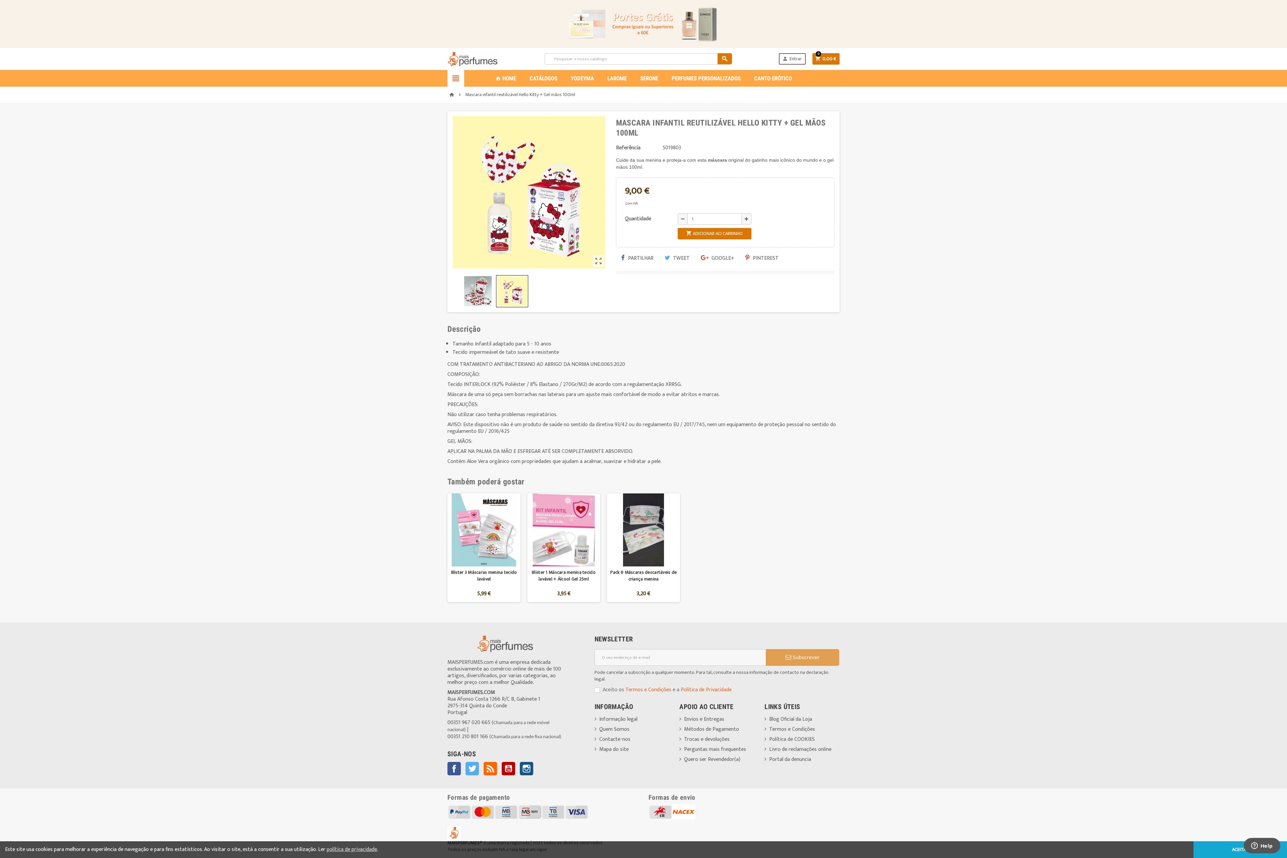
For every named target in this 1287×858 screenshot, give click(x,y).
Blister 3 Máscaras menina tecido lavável (484, 575)
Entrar (792, 59)
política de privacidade (352, 849)
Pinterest (765, 258)
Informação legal (618, 719)
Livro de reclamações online (800, 749)
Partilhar (640, 258)
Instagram (526, 768)
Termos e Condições (648, 689)
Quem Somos (614, 729)
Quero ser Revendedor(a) (712, 759)
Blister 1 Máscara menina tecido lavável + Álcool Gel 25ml (564, 575)
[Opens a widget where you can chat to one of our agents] (1261, 846)
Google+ (722, 258)
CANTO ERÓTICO (773, 78)
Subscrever (805, 657)
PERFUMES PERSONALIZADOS (706, 78)
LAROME (617, 78)
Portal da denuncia (790, 759)
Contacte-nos (614, 739)
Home (505, 78)
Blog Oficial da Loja (790, 719)
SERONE (649, 78)
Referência (628, 148)
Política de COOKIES (792, 739)
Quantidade (638, 218)
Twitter (472, 768)
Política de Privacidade (706, 689)
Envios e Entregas (704, 719)
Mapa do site (614, 749)
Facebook (454, 768)
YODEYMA (582, 78)
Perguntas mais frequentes (715, 749)
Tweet (681, 258)
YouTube (508, 768)
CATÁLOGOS (543, 78)
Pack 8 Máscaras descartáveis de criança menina (643, 575)
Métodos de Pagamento (711, 729)
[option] (484, 547)
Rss (490, 768)
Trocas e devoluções (707, 739)
